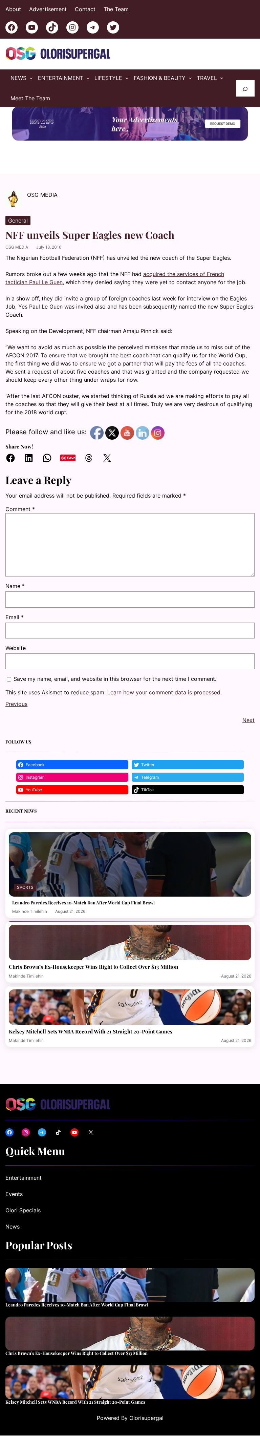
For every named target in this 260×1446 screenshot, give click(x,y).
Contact (85, 9)
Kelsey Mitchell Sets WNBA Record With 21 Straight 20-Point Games (90, 1031)
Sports (25, 887)
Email (14, 617)
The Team (116, 9)
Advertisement (48, 9)
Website (15, 648)
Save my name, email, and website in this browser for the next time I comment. (115, 678)
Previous (16, 703)
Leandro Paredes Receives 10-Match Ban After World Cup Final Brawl (83, 902)
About (13, 9)
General (18, 220)
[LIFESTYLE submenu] (127, 78)
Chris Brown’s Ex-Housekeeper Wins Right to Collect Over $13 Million (93, 967)
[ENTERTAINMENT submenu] (88, 78)
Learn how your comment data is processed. (164, 692)
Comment (20, 509)
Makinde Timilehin (29, 911)
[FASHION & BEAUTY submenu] (190, 78)
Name (15, 586)
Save (71, 457)
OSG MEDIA (16, 247)
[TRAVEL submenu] (221, 78)
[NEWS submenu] (31, 78)
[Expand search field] (245, 88)
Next (248, 720)
